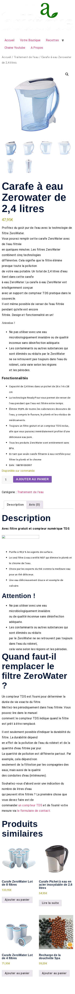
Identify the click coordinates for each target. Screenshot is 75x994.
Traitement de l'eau (26, 57)
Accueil (10, 40)
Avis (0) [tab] (34, 504)
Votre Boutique (30, 40)
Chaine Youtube (15, 47)
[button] (67, 74)
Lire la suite (50, 903)
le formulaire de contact (33, 810)
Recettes (52, 40)
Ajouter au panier (32, 479)
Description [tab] (15, 504)
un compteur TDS (30, 805)
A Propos (37, 47)
